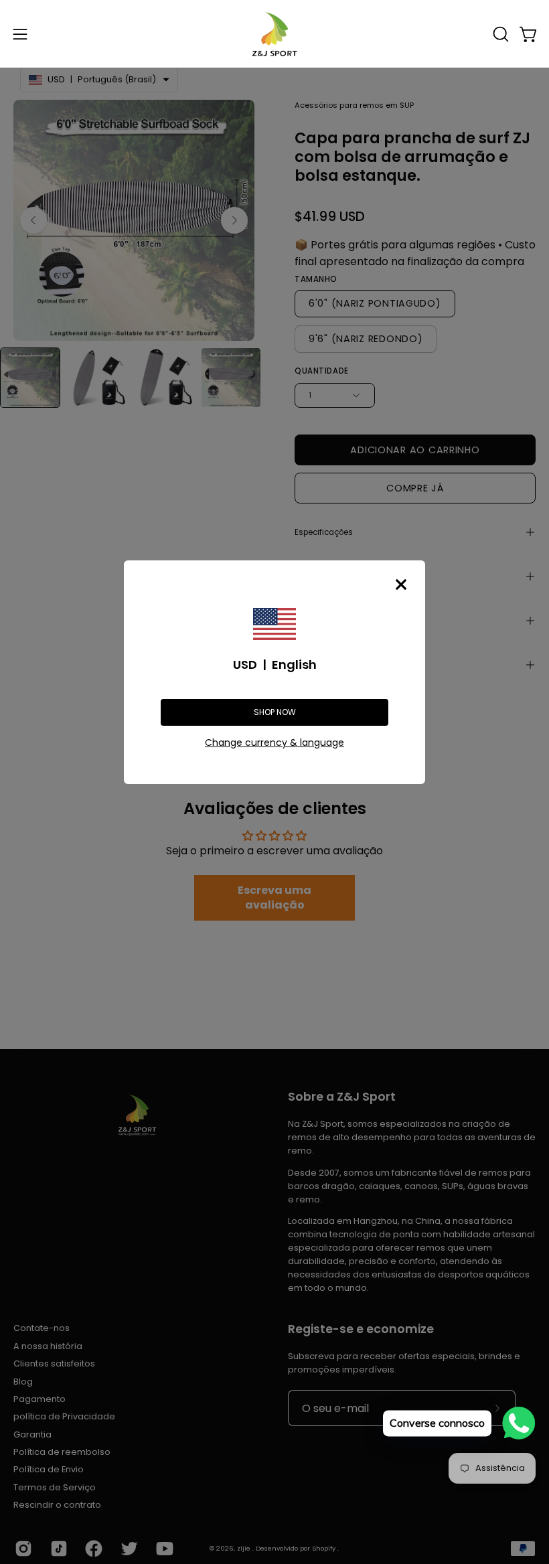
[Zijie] (274, 34)
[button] (499, 34)
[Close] (401, 584)
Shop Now (275, 712)
